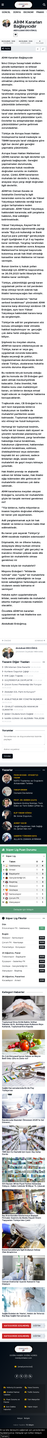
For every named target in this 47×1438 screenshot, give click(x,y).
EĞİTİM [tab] (36, 1326)
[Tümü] (44, 770)
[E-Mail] (15, 35)
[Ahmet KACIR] (7, 826)
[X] (21, 1376)
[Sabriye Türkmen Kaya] (7, 837)
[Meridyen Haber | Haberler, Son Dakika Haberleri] (23, 5)
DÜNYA (17, 12)
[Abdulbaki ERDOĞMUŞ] (6, 23)
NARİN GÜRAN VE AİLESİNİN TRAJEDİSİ (24, 718)
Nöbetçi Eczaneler (14, 1387)
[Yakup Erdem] (7, 791)
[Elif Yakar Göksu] (7, 814)
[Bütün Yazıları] (44, 662)
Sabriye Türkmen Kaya (25, 836)
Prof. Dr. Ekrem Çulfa (25, 800)
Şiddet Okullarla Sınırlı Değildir (19, 714)
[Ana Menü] (3, 5)
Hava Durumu (33, 1387)
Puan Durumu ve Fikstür (12, 1401)
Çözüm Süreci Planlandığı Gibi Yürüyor (23, 685)
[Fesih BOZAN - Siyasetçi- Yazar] (7, 778)
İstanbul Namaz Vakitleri (12, 1393)
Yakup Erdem (20, 790)
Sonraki (39, 641)
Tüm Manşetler (33, 1399)
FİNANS (40, 12)
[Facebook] (17, 1376)
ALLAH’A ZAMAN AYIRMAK (27, 839)
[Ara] (44, 5)
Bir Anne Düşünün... (23, 816)
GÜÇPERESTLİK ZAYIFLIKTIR (18, 680)
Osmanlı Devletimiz (23, 793)
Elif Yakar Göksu (23, 813)
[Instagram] (26, 1376)
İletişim (27, 1418)
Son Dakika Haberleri (10, 1408)
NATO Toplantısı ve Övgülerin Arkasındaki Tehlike (28, 782)
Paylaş (7, 48)
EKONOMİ (28, 12)
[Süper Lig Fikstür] (44, 918)
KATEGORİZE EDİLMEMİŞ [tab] (16, 1326)
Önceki (7, 641)
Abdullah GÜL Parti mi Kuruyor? (19, 692)
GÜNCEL (6, 12)
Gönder (7, 756)
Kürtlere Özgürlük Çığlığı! (17, 672)
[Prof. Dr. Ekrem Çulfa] (7, 803)
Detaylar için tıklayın (23, 910)
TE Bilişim (30, 1425)
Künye (20, 1418)
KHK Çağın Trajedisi (14, 676)
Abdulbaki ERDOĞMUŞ (25, 31)
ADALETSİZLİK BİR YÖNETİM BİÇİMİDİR (23, 699)
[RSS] (30, 1376)
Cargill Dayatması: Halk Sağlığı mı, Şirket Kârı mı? (28, 827)
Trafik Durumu (33, 1392)
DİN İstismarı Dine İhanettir (17, 667)
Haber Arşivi (32, 1407)
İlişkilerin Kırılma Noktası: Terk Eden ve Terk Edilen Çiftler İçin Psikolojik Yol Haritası (29, 804)
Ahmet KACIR (20, 823)
